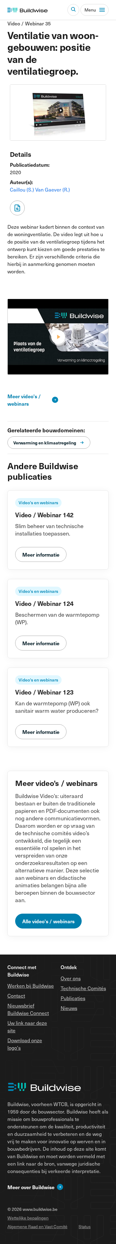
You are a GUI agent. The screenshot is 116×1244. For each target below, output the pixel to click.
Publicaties (73, 998)
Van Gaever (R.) (52, 189)
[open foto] (58, 337)
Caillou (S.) (22, 189)
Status (85, 1226)
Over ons (71, 978)
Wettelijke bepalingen (28, 1218)
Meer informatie (40, 554)
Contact (16, 995)
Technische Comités (83, 988)
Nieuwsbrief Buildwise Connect (28, 1009)
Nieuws (69, 1008)
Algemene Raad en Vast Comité (37, 1226)
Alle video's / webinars (48, 921)
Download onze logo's (24, 1043)
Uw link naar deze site (27, 1026)
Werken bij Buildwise (30, 985)
